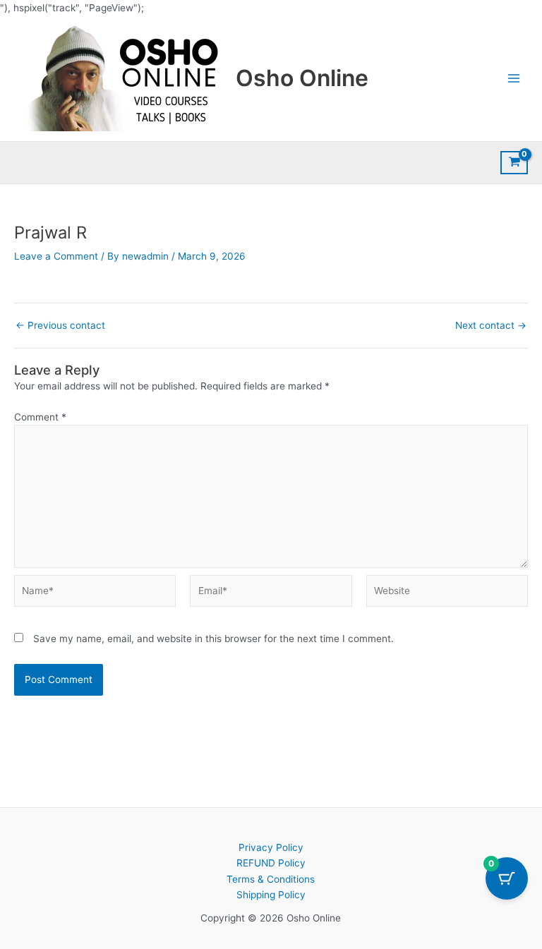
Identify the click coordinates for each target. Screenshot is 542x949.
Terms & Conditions (271, 879)
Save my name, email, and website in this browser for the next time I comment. (213, 638)
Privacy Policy (271, 847)
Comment (40, 417)
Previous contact (60, 326)
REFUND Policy (271, 863)
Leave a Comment (56, 256)
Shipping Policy (271, 894)
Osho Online (302, 78)
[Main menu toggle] (514, 78)
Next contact (490, 326)
